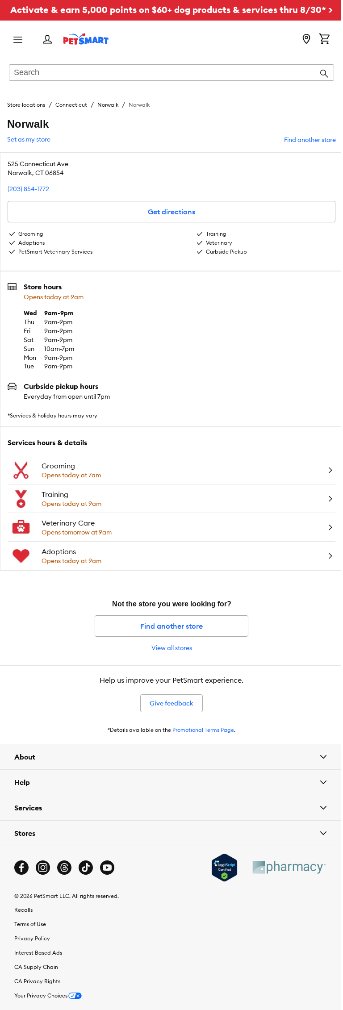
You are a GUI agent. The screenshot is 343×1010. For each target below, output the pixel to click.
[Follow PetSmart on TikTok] (86, 881)
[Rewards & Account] (47, 40)
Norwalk (107, 104)
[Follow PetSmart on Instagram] (43, 881)
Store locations (26, 104)
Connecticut (71, 104)
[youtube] (107, 881)
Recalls (23, 923)
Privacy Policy (32, 951)
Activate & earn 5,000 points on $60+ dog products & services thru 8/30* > (171, 9)
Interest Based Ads (38, 966)
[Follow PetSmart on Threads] (64, 881)
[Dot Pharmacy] (282, 881)
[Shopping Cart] (324, 39)
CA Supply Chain (36, 980)
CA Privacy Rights (37, 994)
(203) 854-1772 (28, 189)
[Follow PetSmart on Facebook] (21, 881)
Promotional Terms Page (203, 729)
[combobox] (171, 73)
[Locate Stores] (306, 40)
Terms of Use (30, 937)
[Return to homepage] (86, 39)
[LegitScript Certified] (218, 881)
